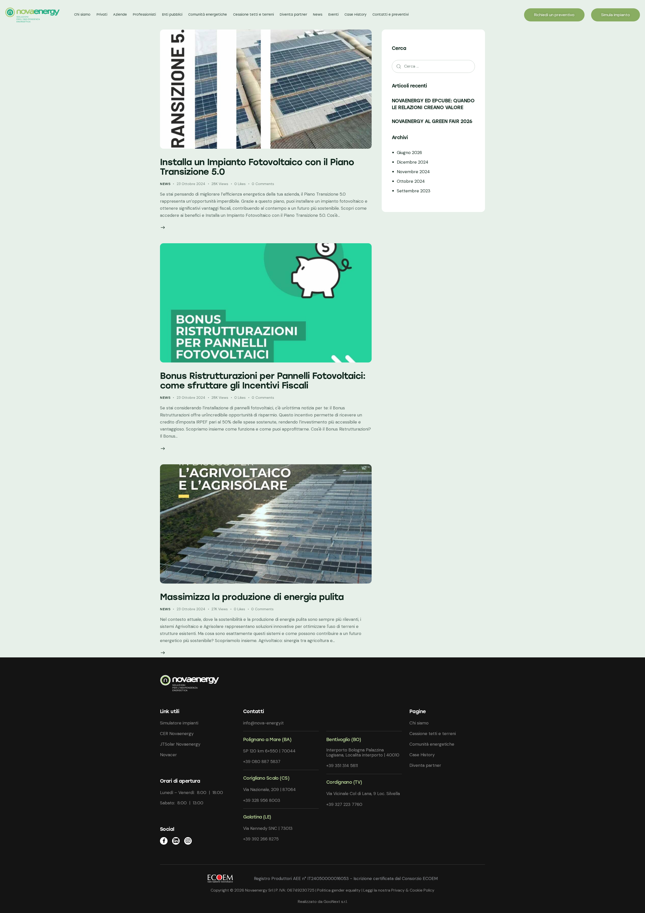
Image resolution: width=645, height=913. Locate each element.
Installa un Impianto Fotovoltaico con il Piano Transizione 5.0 (257, 167)
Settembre (413, 191)
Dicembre (412, 162)
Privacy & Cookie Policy (412, 890)
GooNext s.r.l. (334, 901)
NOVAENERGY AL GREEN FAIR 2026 (432, 121)
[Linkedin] (176, 841)
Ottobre (411, 181)
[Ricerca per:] (433, 66)
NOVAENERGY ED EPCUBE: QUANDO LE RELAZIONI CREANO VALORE (433, 104)
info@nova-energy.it (263, 723)
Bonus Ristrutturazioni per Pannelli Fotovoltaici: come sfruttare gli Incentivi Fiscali (263, 381)
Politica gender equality (339, 890)
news (165, 184)
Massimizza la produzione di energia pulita (252, 597)
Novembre (413, 171)
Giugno (409, 152)
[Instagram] (188, 841)
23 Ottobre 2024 (191, 183)
